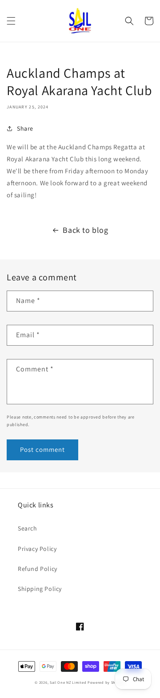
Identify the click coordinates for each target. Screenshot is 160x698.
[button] (11, 21)
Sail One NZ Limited (68, 682)
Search (27, 528)
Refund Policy (37, 569)
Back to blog (85, 230)
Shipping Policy (40, 589)
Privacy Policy (37, 549)
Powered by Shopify (106, 682)
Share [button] (25, 128)
